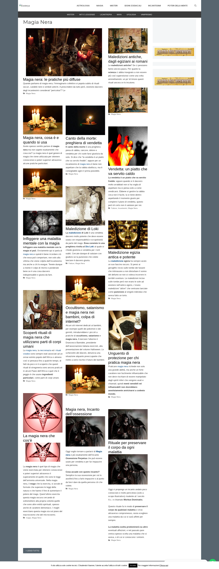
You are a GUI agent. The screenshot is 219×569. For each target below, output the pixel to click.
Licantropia (106, 15)
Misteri (114, 5)
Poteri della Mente (178, 5)
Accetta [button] (133, 565)
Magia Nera (30, 93)
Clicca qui (163, 565)
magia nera (28, 254)
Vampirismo (146, 15)
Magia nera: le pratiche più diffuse (51, 79)
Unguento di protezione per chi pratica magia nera (124, 357)
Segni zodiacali (132, 5)
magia (28, 518)
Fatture (114, 208)
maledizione (75, 233)
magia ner (84, 164)
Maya (119, 15)
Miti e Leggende (87, 15)
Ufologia (131, 15)
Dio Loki (89, 246)
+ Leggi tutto (32, 551)
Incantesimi (154, 5)
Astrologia (83, 5)
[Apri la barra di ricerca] (195, 6)
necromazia (46, 350)
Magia (99, 5)
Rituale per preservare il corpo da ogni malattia (127, 447)
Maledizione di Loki (82, 229)
